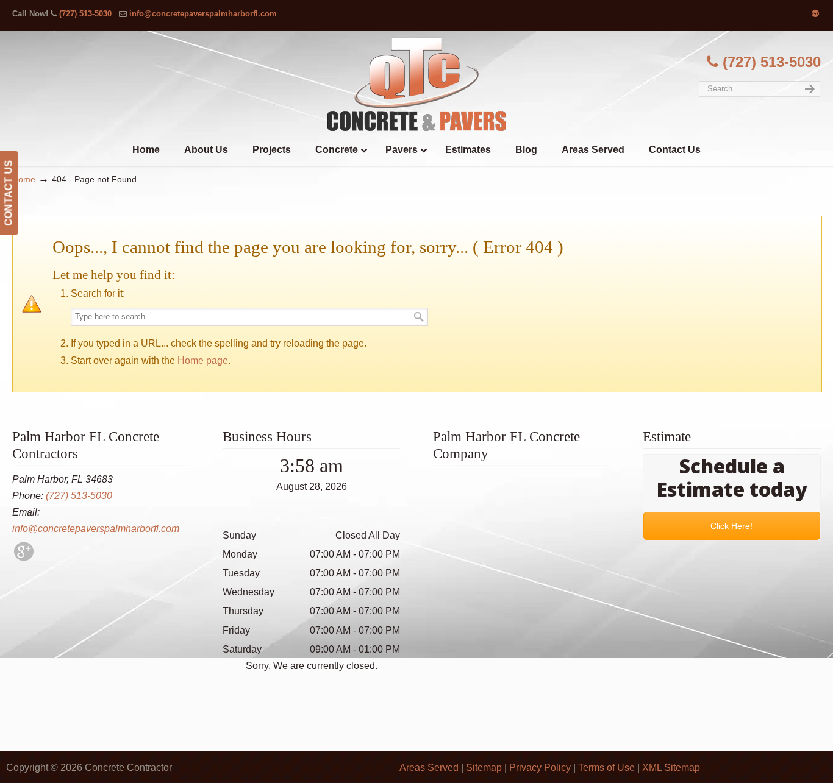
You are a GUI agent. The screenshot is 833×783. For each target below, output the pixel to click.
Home (23, 179)
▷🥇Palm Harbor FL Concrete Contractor (416, 84)
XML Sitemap (671, 767)
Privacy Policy (540, 767)
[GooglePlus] (24, 558)
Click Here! (732, 526)
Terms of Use (606, 767)
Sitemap (484, 767)
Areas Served (429, 767)
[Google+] (815, 13)
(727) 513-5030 (85, 13)
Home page (202, 360)
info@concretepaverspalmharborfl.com (203, 13)
